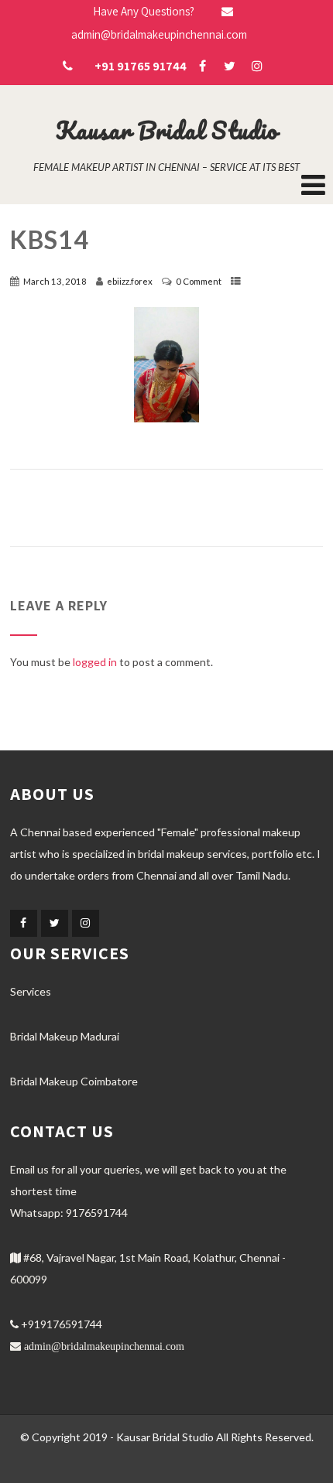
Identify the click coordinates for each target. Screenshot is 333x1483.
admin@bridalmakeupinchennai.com (104, 1346)
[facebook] (202, 65)
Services (30, 991)
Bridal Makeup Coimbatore (74, 1081)
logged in (95, 661)
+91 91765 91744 (140, 66)
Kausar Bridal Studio (167, 130)
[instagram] (256, 65)
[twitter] (229, 65)
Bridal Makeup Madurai (64, 1036)
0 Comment (198, 281)
